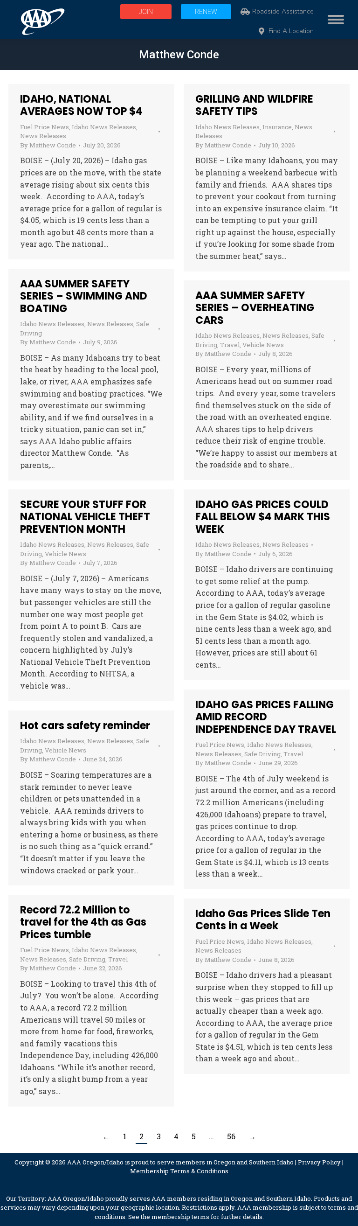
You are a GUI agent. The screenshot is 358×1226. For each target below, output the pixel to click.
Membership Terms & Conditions (179, 1171)
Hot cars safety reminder (85, 725)
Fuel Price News (44, 127)
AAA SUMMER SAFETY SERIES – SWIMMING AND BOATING (83, 296)
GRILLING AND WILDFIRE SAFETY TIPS (254, 105)
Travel (230, 345)
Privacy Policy (319, 1162)
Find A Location (291, 31)
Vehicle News (263, 345)
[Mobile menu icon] (333, 19)
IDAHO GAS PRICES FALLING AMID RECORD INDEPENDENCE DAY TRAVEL (265, 717)
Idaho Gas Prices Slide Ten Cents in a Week (262, 919)
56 (231, 1136)
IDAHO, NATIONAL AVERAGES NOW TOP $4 (81, 105)
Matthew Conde (179, 54)
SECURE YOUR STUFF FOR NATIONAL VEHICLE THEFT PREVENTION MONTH (85, 516)
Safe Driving (262, 754)
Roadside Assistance (283, 11)
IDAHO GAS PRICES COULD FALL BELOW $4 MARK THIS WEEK (262, 516)
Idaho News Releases (104, 127)
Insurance (277, 127)
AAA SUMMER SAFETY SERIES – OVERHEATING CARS (254, 307)
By (48, 145)
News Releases (43, 136)
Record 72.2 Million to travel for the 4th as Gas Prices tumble (83, 922)
